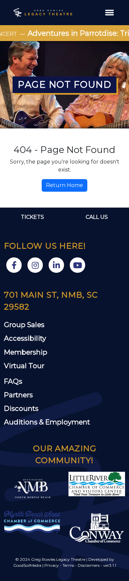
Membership (25, 352)
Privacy (51, 565)
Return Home (64, 185)
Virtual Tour (24, 366)
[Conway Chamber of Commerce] (96, 528)
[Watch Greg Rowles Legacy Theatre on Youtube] (77, 265)
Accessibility (25, 338)
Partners (18, 395)
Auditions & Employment (47, 422)
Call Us (97, 217)
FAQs (13, 381)
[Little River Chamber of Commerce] (32, 488)
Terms (68, 565)
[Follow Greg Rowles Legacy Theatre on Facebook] (14, 265)
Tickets (32, 217)
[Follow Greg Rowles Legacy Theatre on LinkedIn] (56, 265)
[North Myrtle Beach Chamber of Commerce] (96, 483)
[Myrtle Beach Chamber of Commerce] (32, 521)
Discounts (21, 408)
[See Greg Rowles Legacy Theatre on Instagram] (35, 265)
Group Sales (24, 324)
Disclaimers (89, 565)
